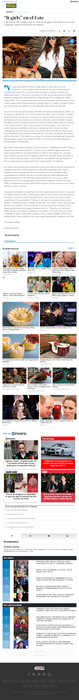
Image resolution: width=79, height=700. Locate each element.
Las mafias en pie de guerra (17, 523)
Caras (16, 681)
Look (25, 685)
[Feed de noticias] (44, 674)
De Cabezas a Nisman (15, 514)
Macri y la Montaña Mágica (17, 510)
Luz (31, 685)
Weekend (52, 681)
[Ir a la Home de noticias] (39, 668)
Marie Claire (25, 681)
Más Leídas (8, 558)
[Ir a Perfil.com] (74, 1)
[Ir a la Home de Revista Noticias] (10, 6)
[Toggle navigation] (3, 5)
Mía (36, 685)
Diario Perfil (7, 681)
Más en (6, 433)
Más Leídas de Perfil (13, 605)
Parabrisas (61, 681)
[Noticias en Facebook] (34, 674)
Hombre (43, 681)
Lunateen (44, 685)
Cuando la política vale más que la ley (21, 518)
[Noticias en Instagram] (29, 674)
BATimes (53, 685)
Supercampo (72, 681)
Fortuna (34, 681)
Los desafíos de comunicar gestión (20, 527)
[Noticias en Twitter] (39, 674)
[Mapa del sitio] (49, 674)
